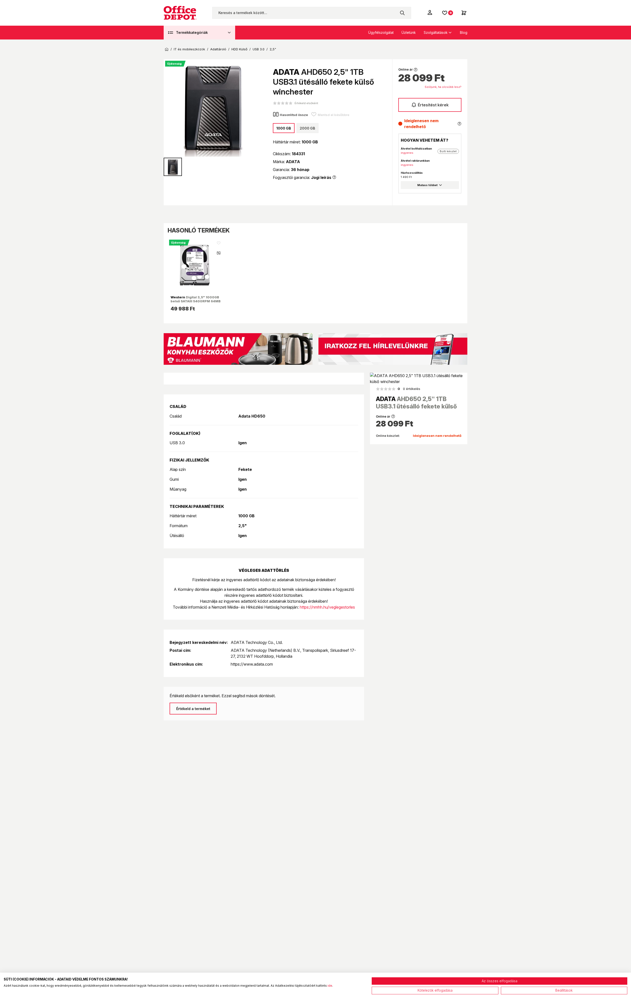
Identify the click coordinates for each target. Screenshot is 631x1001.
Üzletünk (409, 32)
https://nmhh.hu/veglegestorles (327, 607)
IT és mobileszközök (189, 49)
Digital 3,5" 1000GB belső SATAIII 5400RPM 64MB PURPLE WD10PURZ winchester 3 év (196, 303)
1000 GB (283, 128)
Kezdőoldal (167, 49)
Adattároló (218, 49)
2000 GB (307, 128)
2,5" (273, 49)
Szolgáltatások (436, 32)
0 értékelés (409, 389)
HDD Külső (239, 49)
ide (330, 985)
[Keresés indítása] (402, 13)
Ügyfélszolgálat (381, 32)
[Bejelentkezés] (430, 12)
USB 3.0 (258, 49)
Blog (463, 32)
